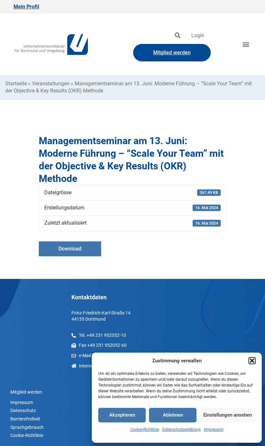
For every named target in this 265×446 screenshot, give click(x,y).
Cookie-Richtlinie (144, 429)
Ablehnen (173, 415)
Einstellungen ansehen (227, 415)
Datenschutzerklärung (181, 429)
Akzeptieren (122, 415)
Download (69, 249)
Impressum (214, 429)
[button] (252, 360)
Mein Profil (26, 7)
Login (197, 35)
